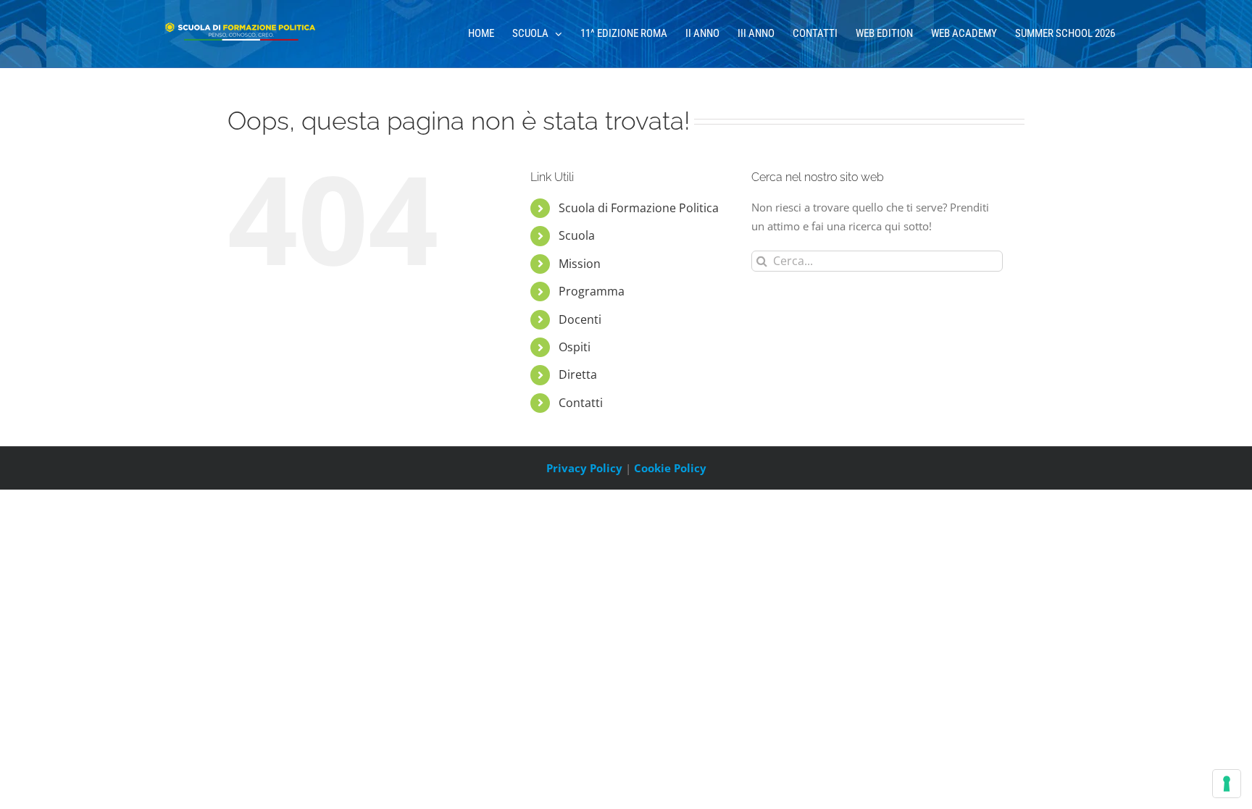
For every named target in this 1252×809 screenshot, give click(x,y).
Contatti (581, 403)
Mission (580, 264)
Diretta (578, 374)
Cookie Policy (670, 468)
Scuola (577, 235)
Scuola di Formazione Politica (639, 208)
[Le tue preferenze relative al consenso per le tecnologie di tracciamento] (1226, 783)
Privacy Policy (584, 468)
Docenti (580, 319)
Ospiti (574, 347)
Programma (592, 291)
